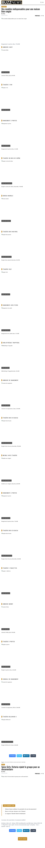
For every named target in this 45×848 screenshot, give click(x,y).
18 (22, 762)
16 (19, 762)
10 (11, 762)
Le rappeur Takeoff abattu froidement (15, 813)
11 (13, 762)
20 (24, 762)
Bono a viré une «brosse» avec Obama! (15, 811)
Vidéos (3, 764)
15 (18, 762)
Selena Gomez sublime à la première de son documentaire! (20, 809)
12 (14, 762)
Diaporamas (4, 6)
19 (23, 762)
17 (20, 762)
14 (16, 762)
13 (15, 762)
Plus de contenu (22, 838)
